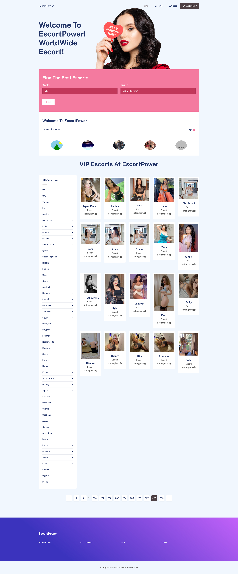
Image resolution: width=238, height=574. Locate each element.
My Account (189, 6)
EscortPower (46, 5)
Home (145, 6)
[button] (190, 130)
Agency (124, 85)
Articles (173, 6)
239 (162, 498)
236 (139, 498)
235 (132, 498)
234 (124, 498)
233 (117, 498)
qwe (165, 542)
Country (46, 85)
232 (109, 498)
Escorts (159, 6)
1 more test (45, 542)
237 (147, 498)
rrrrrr (124, 542)
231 (102, 498)
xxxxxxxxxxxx (88, 542)
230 (95, 498)
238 (154, 498)
